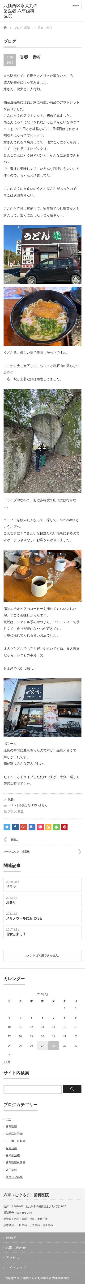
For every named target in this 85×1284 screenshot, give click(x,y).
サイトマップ (16, 1268)
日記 (27, 27)
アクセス (12, 1258)
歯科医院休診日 (16, 1162)
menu (75, 5)
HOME (11, 1238)
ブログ (18, 27)
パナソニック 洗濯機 (17, 851)
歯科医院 (11, 1126)
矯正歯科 (11, 1170)
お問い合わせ (16, 1248)
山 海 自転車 (16, 1141)
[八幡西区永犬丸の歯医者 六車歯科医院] (21, 11)
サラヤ (11, 886)
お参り (11, 902)
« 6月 (7, 1062)
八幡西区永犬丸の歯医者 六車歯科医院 (44, 1278)
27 (42, 1045)
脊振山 (14, 839)
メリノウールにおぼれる (24, 918)
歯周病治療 (13, 1155)
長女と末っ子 (16, 934)
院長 (10, 799)
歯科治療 (11, 1148)
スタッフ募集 (14, 1177)
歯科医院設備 (14, 1134)
